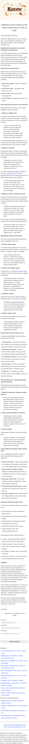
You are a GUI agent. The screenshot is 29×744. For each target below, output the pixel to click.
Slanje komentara (14, 641)
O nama (5, 725)
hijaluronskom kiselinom (15, 173)
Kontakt (11, 725)
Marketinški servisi (19, 727)
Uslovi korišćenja (8, 727)
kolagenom (21, 271)
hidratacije (16, 299)
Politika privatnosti (19, 725)
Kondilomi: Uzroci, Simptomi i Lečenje (12, 680)
